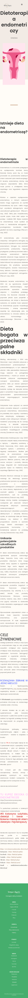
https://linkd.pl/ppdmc (16, 852)
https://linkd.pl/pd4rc (13, 860)
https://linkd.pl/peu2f (13, 862)
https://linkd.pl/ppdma (15, 854)
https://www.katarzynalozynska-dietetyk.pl (14, 849)
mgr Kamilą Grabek (20, 689)
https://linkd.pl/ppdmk (14, 857)
